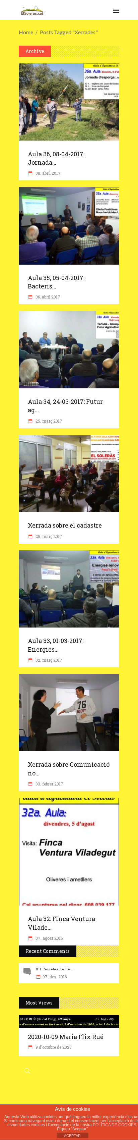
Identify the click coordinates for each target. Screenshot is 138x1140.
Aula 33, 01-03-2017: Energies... (55, 645)
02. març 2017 (48, 660)
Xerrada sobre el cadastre (65, 525)
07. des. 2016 (55, 976)
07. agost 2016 (48, 938)
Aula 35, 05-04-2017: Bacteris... (56, 282)
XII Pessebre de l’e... (55, 969)
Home (26, 32)
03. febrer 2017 (48, 783)
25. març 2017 (48, 421)
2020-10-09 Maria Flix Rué (66, 1037)
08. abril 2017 (47, 173)
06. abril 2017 (47, 297)
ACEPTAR (72, 1136)
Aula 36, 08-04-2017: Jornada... (56, 158)
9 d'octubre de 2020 (53, 1047)
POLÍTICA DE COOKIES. (115, 1125)
